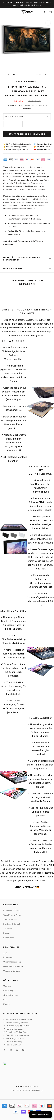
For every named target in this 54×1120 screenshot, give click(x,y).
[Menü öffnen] (3, 12)
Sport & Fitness (10, 919)
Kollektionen (8, 937)
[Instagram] (11, 1049)
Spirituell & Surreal (11, 924)
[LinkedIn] (23, 1049)
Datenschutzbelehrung (13, 966)
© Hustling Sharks (27, 1087)
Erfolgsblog (8, 990)
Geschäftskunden (10, 995)
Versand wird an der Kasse (35, 105)
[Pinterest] (17, 1049)
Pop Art (6, 933)
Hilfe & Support (13, 268)
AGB (5, 952)
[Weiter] (45, 74)
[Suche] (45, 12)
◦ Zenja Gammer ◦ (27, 81)
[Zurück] (8, 74)
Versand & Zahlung (11, 971)
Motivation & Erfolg (11, 910)
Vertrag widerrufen (40, 1114)
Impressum (8, 957)
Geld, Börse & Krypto (12, 915)
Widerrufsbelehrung (12, 962)
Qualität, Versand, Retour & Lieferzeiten (22, 258)
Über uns (7, 986)
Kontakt (6, 1004)
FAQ (5, 999)
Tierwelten (7, 928)
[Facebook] (4, 1049)
